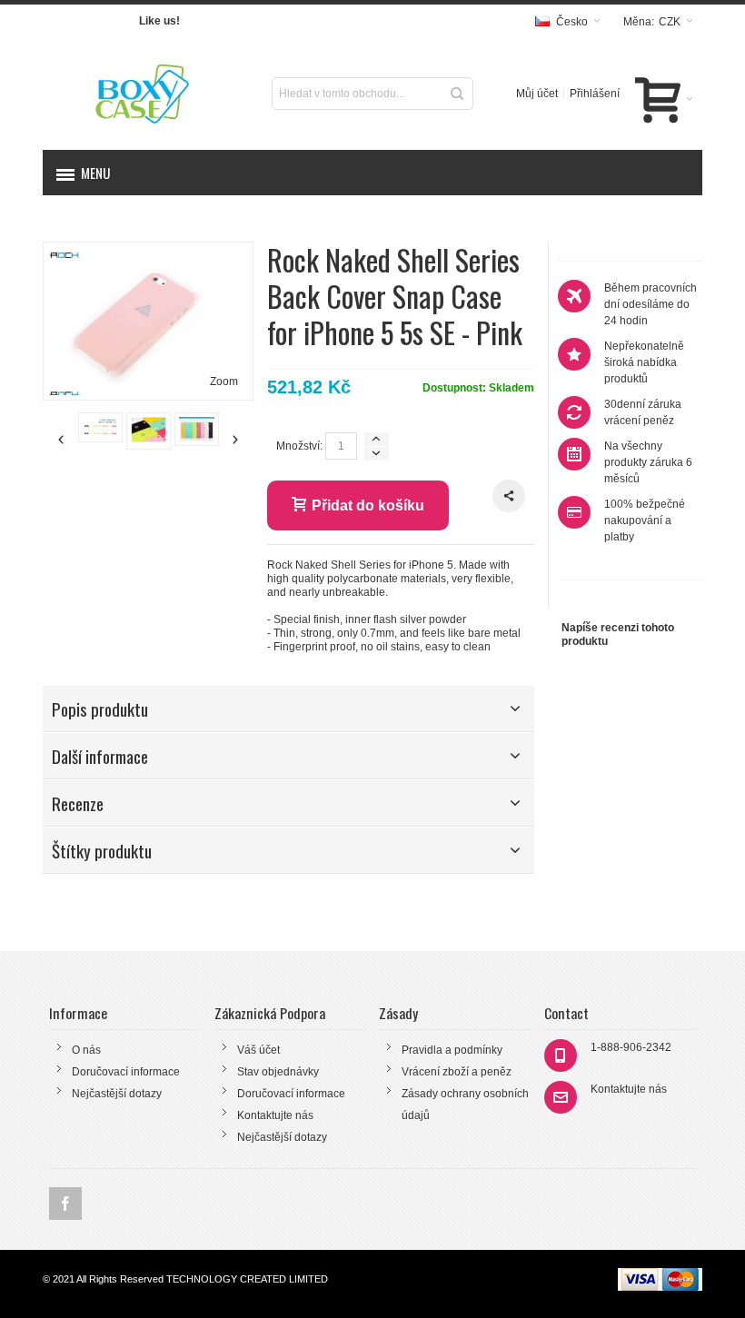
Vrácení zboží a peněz (457, 1071)
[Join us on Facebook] (65, 1203)
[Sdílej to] (508, 496)
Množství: (299, 446)
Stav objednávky (278, 1071)
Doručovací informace (126, 1071)
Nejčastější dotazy (117, 1093)
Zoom (224, 381)
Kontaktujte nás (275, 1115)
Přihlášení (595, 93)
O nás (86, 1050)
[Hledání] (457, 93)
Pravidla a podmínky (452, 1050)
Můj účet (537, 93)
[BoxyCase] (146, 93)
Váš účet (258, 1050)
